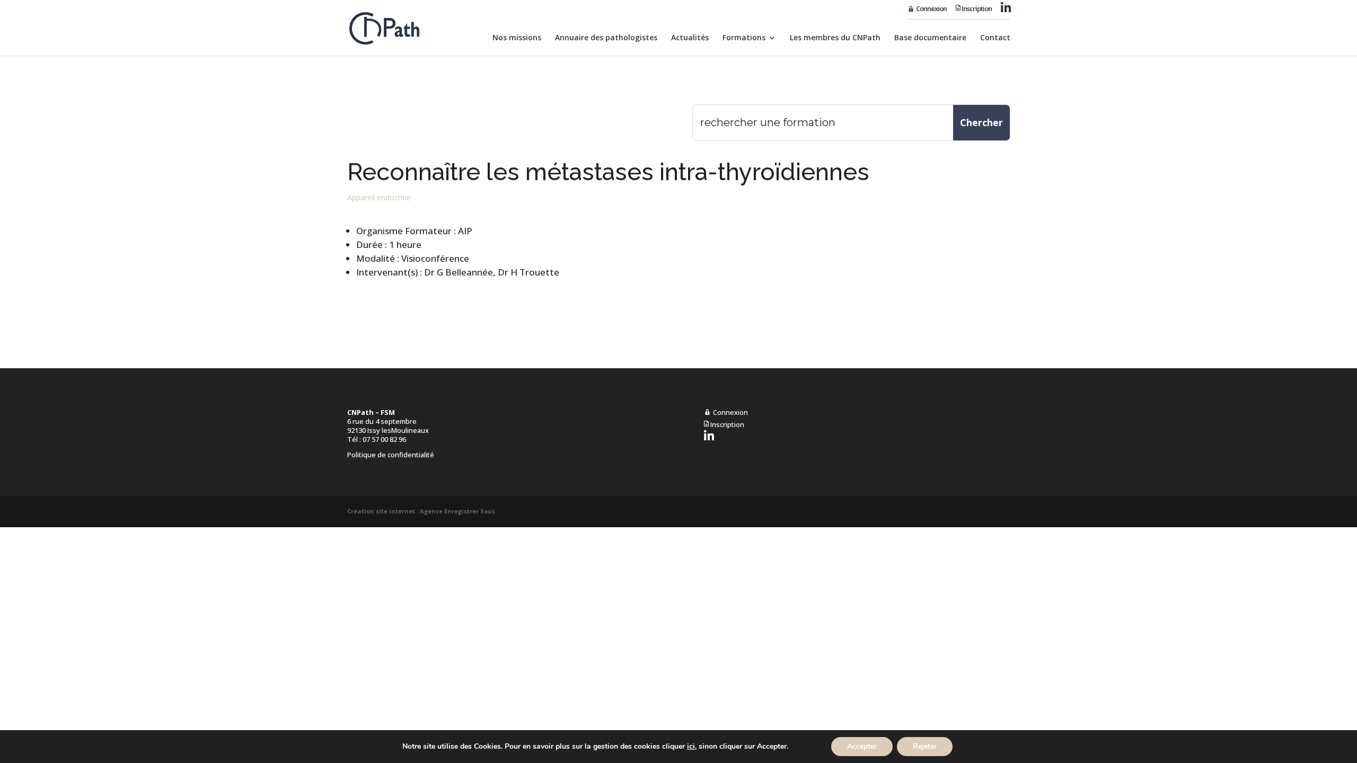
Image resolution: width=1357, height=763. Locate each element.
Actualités (690, 38)
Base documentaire (930, 38)
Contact (995, 38)
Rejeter (925, 746)
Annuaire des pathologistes (606, 38)
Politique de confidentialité (390, 454)
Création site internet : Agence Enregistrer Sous (421, 511)
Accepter (862, 746)
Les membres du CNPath (835, 38)
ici (691, 746)
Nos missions (516, 38)
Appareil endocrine (379, 197)
